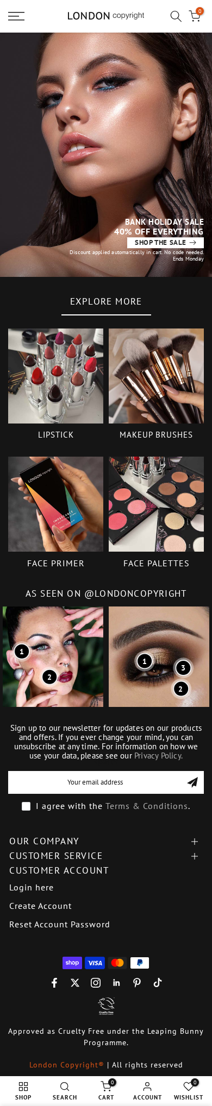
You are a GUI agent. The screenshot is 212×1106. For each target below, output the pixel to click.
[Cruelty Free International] (106, 1006)
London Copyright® (68, 1065)
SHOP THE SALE (160, 242)
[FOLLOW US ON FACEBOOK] (54, 982)
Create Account (40, 905)
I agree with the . (113, 805)
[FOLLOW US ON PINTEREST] (137, 982)
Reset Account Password (59, 924)
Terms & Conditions (146, 805)
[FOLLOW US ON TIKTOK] (158, 982)
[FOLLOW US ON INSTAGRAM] (96, 982)
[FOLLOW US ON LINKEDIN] (116, 982)
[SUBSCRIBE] (192, 782)
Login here (31, 887)
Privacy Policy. (158, 755)
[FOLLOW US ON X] (75, 982)
